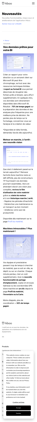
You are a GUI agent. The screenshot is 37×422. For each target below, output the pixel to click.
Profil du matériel (15, 221)
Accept (18, 408)
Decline (18, 413)
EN (3, 337)
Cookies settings (18, 402)
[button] (33, 3)
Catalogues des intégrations (11, 350)
